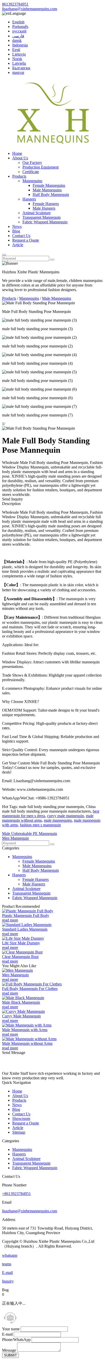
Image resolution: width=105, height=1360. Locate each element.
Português (20, 26)
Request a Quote (25, 240)
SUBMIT (10, 1355)
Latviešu (19, 63)
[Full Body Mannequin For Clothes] (32, 984)
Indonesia (20, 45)
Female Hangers (46, 204)
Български (21, 68)
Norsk (17, 59)
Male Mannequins (47, 190)
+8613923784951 (16, 1193)
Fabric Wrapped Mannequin (45, 222)
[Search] (4, 255)
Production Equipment (40, 167)
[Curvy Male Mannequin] (23, 1011)
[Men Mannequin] (17, 970)
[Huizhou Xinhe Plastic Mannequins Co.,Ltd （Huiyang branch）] (53, 145)
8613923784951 (15, 4)
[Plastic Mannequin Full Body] (27, 911)
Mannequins (32, 181)
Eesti (16, 49)
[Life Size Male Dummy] (23, 938)
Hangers (29, 199)
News (17, 226)
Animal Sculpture (36, 213)
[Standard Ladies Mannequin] (26, 924)
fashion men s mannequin (40, 825)
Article (17, 245)
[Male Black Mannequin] (23, 998)
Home (17, 153)
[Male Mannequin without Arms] (29, 1039)
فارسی (18, 36)
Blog (16, 231)
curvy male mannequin (65, 816)
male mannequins (58, 820)
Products (19, 176)
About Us (20, 158)
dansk (17, 40)
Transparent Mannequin (41, 217)
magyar (18, 72)
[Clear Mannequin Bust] (22, 952)
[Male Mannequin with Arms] (26, 1025)
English (18, 22)
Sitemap (18, 1132)
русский (19, 31)
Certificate (30, 172)
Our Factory (32, 162)
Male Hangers (44, 208)
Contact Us (21, 235)
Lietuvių (19, 54)
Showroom (21, 1118)
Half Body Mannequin (51, 194)
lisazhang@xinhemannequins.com (29, 9)
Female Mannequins (49, 185)
